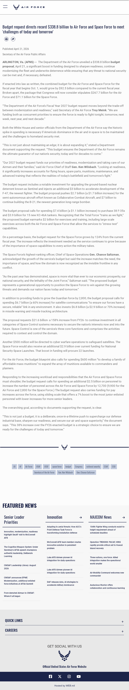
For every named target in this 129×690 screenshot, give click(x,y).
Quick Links (14, 620)
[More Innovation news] (80, 517)
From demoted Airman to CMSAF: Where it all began (19, 594)
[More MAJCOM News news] (123, 517)
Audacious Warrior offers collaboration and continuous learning (107, 586)
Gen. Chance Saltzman (86, 472)
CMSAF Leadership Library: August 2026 (20, 567)
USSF (46, 466)
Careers (11, 630)
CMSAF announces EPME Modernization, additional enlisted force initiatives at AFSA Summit (19, 580)
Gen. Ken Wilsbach (65, 472)
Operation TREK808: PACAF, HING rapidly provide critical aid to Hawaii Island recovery (106, 545)
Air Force (28, 466)
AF (20, 466)
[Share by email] (13, 39)
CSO (113, 466)
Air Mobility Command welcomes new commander (107, 574)
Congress (78, 466)
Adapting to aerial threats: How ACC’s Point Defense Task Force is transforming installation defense (64, 530)
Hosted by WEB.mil (64, 685)
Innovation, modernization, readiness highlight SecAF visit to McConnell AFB (21, 534)
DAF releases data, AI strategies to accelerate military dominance (62, 583)
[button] (5, 7)
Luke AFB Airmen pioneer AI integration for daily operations (61, 559)
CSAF (106, 466)
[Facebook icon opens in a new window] (50, 676)
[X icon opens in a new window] (59, 676)
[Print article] (6, 39)
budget (68, 466)
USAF (38, 466)
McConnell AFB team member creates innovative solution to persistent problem (64, 545)
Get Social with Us (64, 646)
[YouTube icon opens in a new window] (78, 676)
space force (56, 466)
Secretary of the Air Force (44, 472)
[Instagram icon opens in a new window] (69, 676)
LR (14, 466)
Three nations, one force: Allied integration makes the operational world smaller (105, 560)
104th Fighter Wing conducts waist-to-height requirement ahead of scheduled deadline (107, 530)
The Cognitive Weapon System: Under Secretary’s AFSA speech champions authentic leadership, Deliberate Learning (21, 551)
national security (93, 466)
